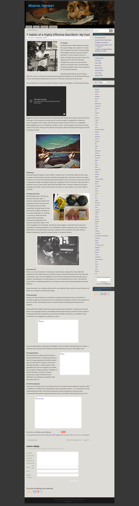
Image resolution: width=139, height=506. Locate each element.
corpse (96, 122)
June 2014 (98, 73)
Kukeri (96, 183)
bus (96, 110)
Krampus (97, 181)
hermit (96, 167)
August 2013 (99, 75)
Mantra (74, 501)
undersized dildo (99, 259)
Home (29, 27)
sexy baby (97, 238)
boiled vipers (98, 105)
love (96, 198)
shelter (96, 240)
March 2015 (98, 68)
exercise (42, 435)
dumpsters (97, 136)
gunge (96, 160)
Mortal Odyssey (41, 5)
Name (28, 467)
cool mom (97, 117)
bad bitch (33, 435)
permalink (86, 435)
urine (96, 261)
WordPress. (80, 501)
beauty (38, 435)
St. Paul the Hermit (99, 245)
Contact (44, 27)
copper (96, 120)
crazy (96, 124)
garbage (97, 153)
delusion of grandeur (99, 129)
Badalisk (97, 89)
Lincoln (96, 193)
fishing (47, 435)
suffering (97, 249)
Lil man (96, 190)
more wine (66, 435)
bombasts (97, 108)
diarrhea (97, 131)
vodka (96, 266)
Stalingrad (97, 247)
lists (62, 435)
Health (45, 38)
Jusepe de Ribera (99, 179)
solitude (97, 242)
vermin (96, 264)
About (36, 27)
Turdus (96, 254)
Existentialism (38, 38)
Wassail (97, 271)
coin (96, 115)
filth (96, 143)
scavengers (98, 233)
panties (96, 216)
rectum (96, 226)
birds (96, 101)
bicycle (96, 98)
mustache (97, 209)
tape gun (97, 252)
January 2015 (99, 70)
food (50, 435)
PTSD (96, 223)
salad (96, 228)
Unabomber (97, 257)
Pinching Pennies (100, 37)
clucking (97, 113)
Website (28, 475)
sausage (97, 231)
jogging (58, 435)
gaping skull (97, 150)
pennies (97, 219)
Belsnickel (97, 96)
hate (96, 162)
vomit (96, 268)
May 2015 (98, 65)
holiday (96, 172)
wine (74, 435)
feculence (97, 141)
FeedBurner (107, 284)
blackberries (98, 103)
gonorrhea (97, 157)
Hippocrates (98, 169)
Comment (29, 453)
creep (96, 127)
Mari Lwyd (97, 202)
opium (96, 214)
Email (28, 471)
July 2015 (98, 60)
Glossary (53, 27)
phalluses (97, 221)
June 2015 (98, 63)
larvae (96, 188)
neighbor (97, 212)
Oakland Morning (32, 30)
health (54, 435)
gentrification (98, 155)
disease (97, 134)
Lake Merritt (98, 186)
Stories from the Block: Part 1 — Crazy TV (78, 30)
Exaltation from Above (101, 42)
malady (96, 200)
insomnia (97, 174)
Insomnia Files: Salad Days (103, 40)
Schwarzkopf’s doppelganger (101, 235)
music (70, 435)
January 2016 (99, 58)
